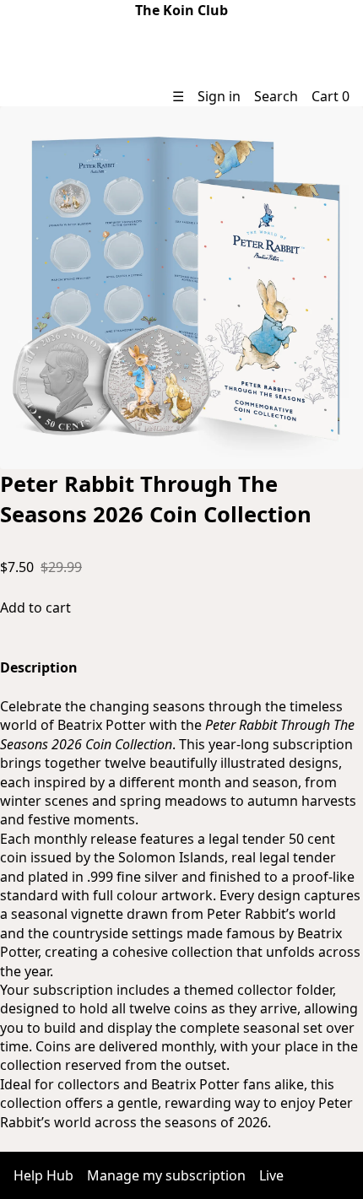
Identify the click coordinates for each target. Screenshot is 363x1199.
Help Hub (43, 1175)
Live (271, 1175)
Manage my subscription (166, 1175)
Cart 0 (330, 96)
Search (276, 96)
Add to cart (35, 607)
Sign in (219, 96)
